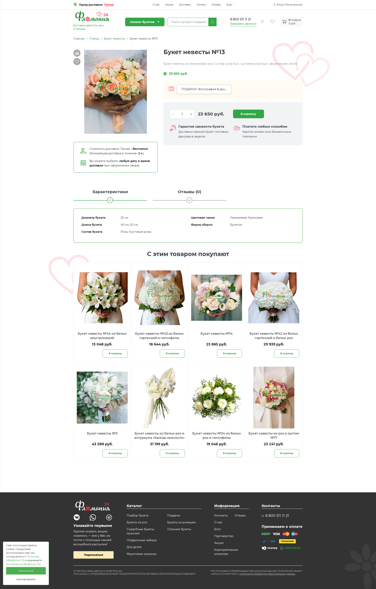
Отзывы (216, 4)
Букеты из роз (137, 522)
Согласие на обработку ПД (23, 564)
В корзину (248, 114)
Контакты (221, 515)
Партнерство (223, 536)
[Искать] (212, 22)
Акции (169, 4)
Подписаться (93, 555)
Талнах (109, 4)
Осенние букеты (179, 529)
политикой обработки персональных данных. (268, 573)
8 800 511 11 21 (240, 19)
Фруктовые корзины (141, 554)
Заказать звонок (243, 23)
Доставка (185, 4)
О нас (156, 4)
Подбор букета (137, 515)
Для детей (134, 547)
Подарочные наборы (142, 540)
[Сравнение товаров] (265, 19)
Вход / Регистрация (290, 4)
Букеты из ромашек (181, 522)
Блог (217, 529)
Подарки (173, 515)
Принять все (26, 570)
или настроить (25, 579)
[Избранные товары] (275, 19)
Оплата (201, 4)
